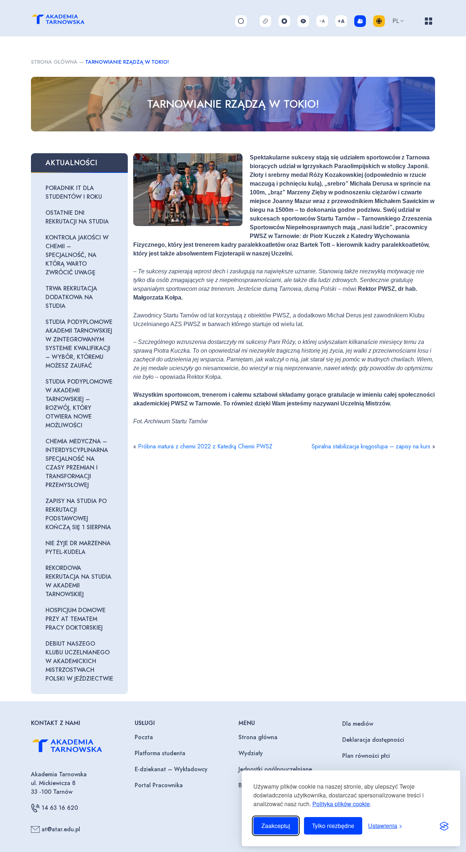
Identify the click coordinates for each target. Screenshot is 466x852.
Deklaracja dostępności (373, 740)
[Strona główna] (66, 21)
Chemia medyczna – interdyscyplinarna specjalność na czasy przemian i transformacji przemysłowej (77, 463)
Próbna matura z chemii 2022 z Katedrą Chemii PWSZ (205, 446)
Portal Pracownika (159, 785)
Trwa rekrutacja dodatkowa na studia (71, 297)
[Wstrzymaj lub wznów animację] (284, 21)
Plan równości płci (366, 756)
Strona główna (54, 62)
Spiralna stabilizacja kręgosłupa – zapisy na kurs (371, 446)
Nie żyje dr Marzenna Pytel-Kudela (78, 547)
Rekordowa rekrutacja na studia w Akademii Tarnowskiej (78, 581)
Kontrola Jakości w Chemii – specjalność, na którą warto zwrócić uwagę (77, 255)
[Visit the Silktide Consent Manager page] (444, 825)
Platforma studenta (160, 753)
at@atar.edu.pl (61, 829)
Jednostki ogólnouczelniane (275, 769)
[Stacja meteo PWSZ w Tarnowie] (360, 21)
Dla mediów (357, 724)
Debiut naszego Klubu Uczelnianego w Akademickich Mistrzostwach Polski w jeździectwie (79, 661)
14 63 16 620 (60, 808)
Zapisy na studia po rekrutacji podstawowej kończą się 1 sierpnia (78, 514)
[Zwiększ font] (341, 21)
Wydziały (250, 753)
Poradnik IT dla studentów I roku (74, 192)
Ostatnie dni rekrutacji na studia (77, 217)
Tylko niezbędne (333, 825)
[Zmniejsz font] (322, 21)
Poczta (144, 737)
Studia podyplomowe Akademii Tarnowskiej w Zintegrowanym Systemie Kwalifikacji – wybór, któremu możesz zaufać (79, 344)
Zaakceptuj (275, 825)
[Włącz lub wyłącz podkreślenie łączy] (265, 21)
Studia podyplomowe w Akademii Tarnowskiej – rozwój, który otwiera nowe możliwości (79, 403)
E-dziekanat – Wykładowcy (171, 769)
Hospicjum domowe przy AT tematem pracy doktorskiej (76, 619)
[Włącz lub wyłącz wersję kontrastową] (303, 21)
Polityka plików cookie (341, 804)
